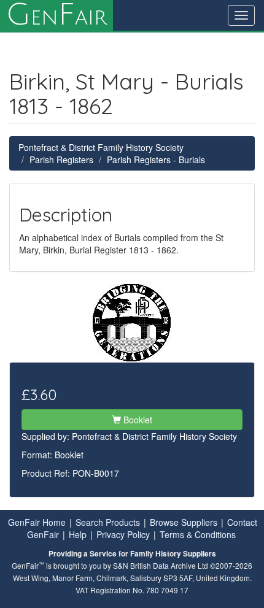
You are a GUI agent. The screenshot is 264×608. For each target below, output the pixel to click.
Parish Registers (61, 159)
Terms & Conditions (198, 534)
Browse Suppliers (183, 522)
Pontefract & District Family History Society (101, 147)
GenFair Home (37, 522)
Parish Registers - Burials (156, 159)
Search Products (108, 522)
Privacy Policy (123, 534)
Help (78, 534)
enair (56, 15)
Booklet (136, 420)
